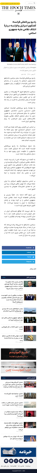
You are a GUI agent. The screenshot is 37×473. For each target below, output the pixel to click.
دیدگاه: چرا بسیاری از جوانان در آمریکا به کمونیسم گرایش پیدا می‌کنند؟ (13, 414)
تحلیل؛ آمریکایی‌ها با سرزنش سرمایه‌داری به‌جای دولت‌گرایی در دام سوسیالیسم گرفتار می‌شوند (13, 384)
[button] (18, 13)
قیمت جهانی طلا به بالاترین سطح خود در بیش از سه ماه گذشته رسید (12, 338)
